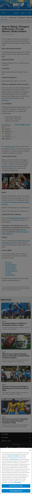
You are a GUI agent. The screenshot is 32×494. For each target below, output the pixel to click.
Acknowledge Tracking (16, 490)
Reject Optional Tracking (15, 486)
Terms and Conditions (13, 456)
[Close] (30, 450)
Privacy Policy (14, 459)
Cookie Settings (17, 482)
